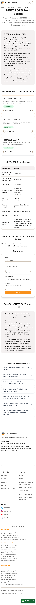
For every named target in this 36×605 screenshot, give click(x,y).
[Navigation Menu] (33, 2)
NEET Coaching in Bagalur (7, 581)
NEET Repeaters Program (7, 551)
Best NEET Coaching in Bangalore (9, 582)
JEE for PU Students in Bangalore (9, 535)
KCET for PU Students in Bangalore (10, 537)
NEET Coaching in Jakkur (7, 577)
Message (7, 283)
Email (6, 270)
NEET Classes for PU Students (8, 549)
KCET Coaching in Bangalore (8, 560)
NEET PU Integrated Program (8, 547)
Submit (18, 292)
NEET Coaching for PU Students (9, 545)
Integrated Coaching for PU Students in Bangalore (13, 539)
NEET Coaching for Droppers (8, 554)
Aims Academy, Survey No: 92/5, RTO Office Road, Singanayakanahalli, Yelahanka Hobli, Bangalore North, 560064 (16, 448)
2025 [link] (26, 7)
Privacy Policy (19, 593)
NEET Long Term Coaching (7, 552)
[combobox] (18, 279)
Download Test (9, 110)
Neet (19, 7)
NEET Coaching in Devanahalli (8, 579)
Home (2, 7)
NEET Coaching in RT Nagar (8, 575)
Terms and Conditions (7, 593)
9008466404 (20, 444)
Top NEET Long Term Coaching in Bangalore (12, 584)
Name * (7, 257)
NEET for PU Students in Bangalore (9, 532)
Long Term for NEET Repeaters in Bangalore (12, 533)
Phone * (7, 264)
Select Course (9, 276)
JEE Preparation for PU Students (9, 558)
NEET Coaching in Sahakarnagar (9, 573)
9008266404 (10, 444)
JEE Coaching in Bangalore (7, 556)
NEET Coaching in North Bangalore (9, 570)
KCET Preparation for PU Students (9, 562)
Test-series (10, 7)
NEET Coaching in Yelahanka (8, 568)
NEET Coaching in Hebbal (7, 571)
